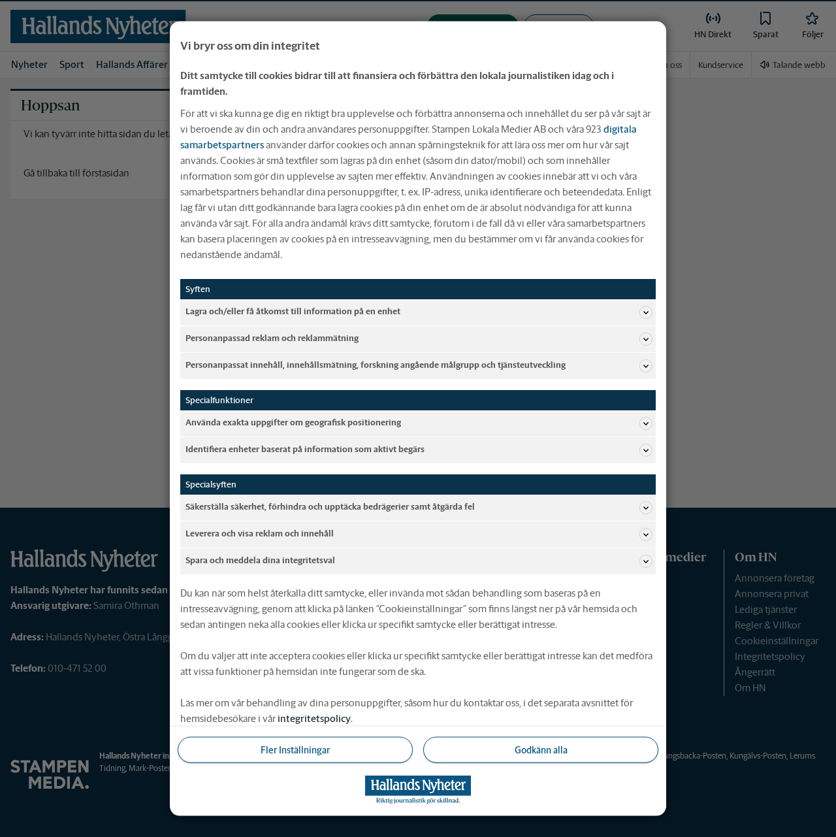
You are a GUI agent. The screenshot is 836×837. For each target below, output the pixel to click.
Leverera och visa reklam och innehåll (259, 533)
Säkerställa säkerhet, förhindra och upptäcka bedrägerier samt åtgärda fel (330, 506)
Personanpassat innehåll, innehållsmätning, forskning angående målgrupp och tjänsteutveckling (375, 364)
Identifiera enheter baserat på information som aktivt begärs (305, 449)
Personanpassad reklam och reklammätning (272, 338)
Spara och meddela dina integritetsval (260, 560)
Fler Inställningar (295, 749)
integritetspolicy (314, 718)
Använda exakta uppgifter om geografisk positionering (293, 422)
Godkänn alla (541, 749)
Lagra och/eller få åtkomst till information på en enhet (292, 311)
